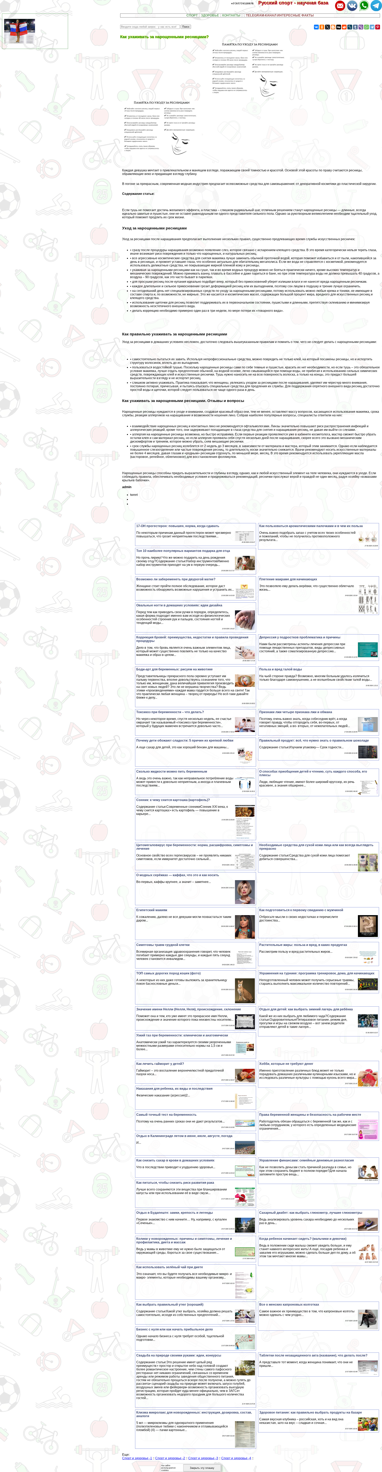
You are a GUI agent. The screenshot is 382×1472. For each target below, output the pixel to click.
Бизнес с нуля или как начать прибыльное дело (174, 1329)
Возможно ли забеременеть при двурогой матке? (175, 579)
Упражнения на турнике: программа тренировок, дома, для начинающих (316, 973)
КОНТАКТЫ (231, 15)
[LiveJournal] (349, 27)
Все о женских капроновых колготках (289, 1304)
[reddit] (344, 27)
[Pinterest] (377, 27)
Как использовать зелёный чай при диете (169, 1267)
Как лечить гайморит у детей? (160, 1063)
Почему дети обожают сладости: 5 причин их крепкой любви (184, 740)
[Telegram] (372, 27)
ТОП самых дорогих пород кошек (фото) (168, 973)
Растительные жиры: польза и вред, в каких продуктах (303, 945)
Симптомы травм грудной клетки (163, 945)
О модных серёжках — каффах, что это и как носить (177, 875)
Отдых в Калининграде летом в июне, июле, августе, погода (184, 1136)
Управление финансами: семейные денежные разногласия (306, 1160)
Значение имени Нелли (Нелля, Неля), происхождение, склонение (188, 1009)
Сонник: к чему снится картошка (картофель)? (173, 800)
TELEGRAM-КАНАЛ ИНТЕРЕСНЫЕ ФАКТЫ (280, 15)
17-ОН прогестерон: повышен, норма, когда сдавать (177, 526)
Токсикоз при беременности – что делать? (170, 712)
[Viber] (361, 27)
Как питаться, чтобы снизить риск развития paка (175, 1182)
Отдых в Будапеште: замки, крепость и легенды (174, 1212)
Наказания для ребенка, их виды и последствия (174, 1088)
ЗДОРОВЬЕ (210, 15)
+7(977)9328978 (242, 3)
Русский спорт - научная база (296, 2)
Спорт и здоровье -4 (236, 1458)
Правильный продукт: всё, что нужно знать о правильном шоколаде (314, 740)
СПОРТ (192, 15)
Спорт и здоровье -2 (170, 1458)
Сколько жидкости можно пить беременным (171, 771)
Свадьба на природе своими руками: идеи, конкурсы (178, 1355)
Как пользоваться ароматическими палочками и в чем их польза (311, 526)
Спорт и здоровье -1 (137, 1458)
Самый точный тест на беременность (166, 1114)
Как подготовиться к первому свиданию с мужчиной (301, 910)
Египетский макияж (151, 910)
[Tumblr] (355, 27)
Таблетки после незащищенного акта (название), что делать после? (313, 1355)
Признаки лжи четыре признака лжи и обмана (295, 712)
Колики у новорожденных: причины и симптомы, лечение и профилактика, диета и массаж (184, 1240)
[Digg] (338, 27)
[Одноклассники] (322, 27)
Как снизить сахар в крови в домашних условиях (175, 1160)
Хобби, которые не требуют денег (286, 1063)
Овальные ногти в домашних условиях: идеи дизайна (179, 605)
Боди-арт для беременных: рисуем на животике (174, 669)
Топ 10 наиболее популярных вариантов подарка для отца (183, 550)
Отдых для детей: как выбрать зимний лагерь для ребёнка (306, 1009)
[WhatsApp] (366, 27)
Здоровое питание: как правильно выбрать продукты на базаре (310, 1412)
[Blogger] (333, 27)
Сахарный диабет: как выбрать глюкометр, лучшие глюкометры (310, 1212)
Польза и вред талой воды (280, 669)
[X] (327, 27)
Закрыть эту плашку (202, 1467)
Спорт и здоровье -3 (203, 1458)
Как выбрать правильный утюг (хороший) (169, 1304)
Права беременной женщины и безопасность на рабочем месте (310, 1114)
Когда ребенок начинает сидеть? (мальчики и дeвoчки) (302, 1238)
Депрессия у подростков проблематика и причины (299, 637)
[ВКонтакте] (316, 27)
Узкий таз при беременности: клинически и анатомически (182, 1035)
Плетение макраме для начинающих (288, 579)
